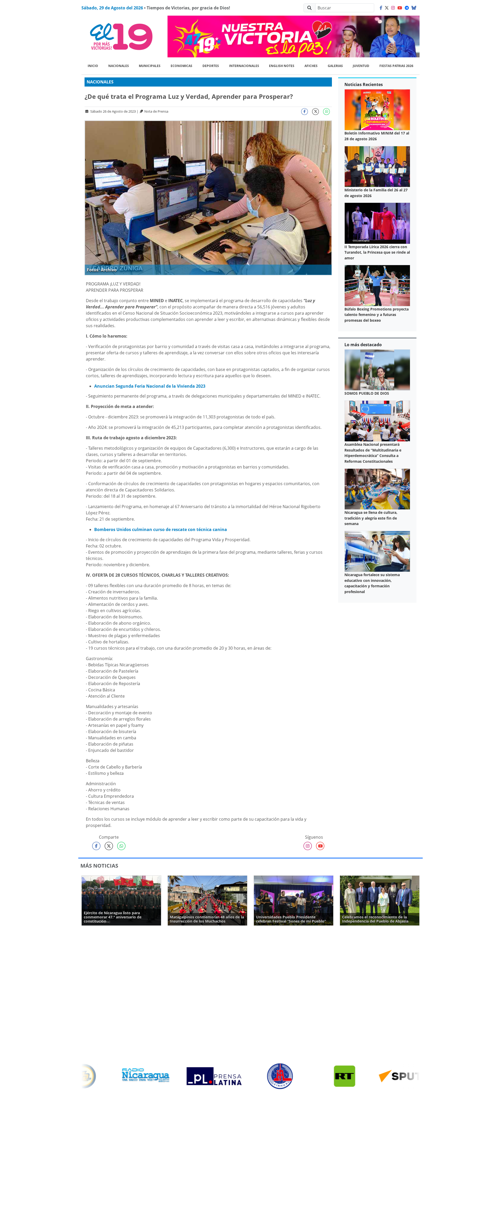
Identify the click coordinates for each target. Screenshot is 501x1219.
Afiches (311, 66)
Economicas (181, 66)
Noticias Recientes (363, 84)
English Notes (281, 66)
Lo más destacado (363, 345)
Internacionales (244, 66)
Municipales (149, 66)
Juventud (361, 66)
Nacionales (118, 66)
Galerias (335, 66)
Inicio (93, 66)
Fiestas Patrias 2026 (396, 66)
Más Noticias (99, 865)
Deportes (210, 66)
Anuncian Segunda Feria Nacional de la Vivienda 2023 (149, 386)
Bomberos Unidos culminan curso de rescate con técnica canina (160, 529)
